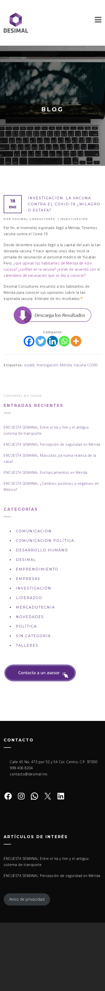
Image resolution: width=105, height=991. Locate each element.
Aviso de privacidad (27, 899)
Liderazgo (29, 598)
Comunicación (34, 531)
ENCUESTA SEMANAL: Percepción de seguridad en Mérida (52, 444)
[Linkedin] (52, 341)
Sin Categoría (33, 636)
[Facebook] (29, 341)
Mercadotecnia (35, 607)
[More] (76, 341)
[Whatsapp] (64, 341)
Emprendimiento (37, 569)
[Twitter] (40, 341)
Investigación (74, 219)
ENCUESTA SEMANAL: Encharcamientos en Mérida (45, 472)
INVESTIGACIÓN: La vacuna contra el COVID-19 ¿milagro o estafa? (64, 204)
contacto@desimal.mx (29, 774)
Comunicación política (45, 540)
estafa (29, 365)
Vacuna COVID (86, 365)
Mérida (66, 365)
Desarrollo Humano (42, 550)
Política (26, 626)
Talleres (27, 645)
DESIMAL (26, 560)
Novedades (30, 617)
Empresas (28, 579)
